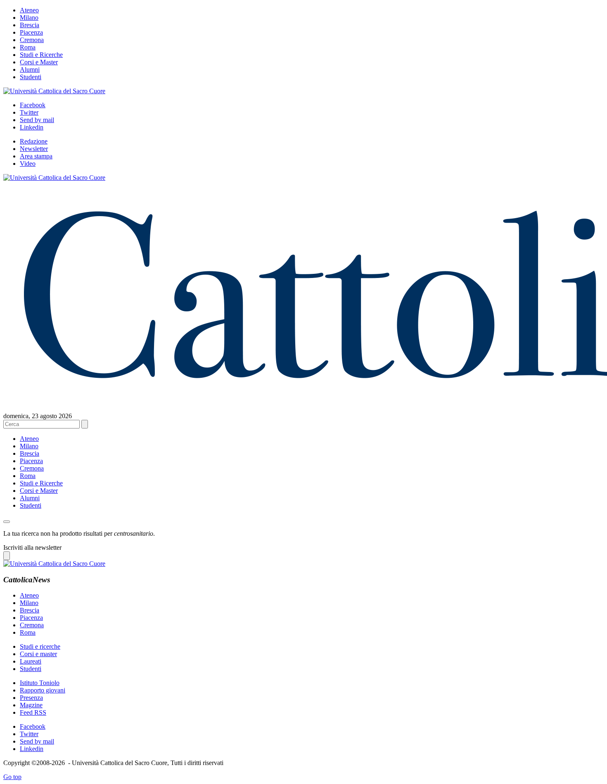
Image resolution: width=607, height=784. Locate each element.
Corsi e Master (39, 62)
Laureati (30, 661)
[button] (6, 521)
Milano (29, 17)
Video (28, 163)
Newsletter (34, 148)
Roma (28, 47)
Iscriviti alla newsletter (32, 547)
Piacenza (31, 32)
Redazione (33, 141)
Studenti (30, 76)
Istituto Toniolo (39, 682)
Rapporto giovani (42, 690)
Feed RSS (33, 712)
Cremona (32, 39)
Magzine (31, 705)
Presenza (31, 697)
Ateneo (29, 10)
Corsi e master (38, 653)
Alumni (30, 69)
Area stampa (36, 156)
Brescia (29, 24)
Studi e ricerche (40, 646)
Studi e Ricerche (41, 54)
